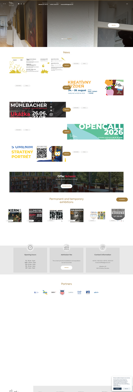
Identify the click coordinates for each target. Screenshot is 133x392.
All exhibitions (122, 199)
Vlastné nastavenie (116, 385)
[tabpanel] (66, 23)
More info (66, 29)
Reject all (126, 388)
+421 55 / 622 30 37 (108, 260)
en (5, 3)
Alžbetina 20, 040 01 (43, 4)
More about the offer (66, 186)
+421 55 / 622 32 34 (54, 4)
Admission (66, 267)
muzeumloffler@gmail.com (67, 4)
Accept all (117, 388)
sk (3, 3)
